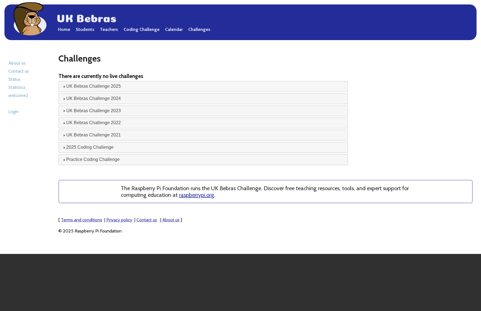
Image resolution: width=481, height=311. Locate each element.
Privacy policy (119, 219)
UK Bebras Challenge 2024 (93, 98)
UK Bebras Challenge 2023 (93, 110)
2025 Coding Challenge (90, 147)
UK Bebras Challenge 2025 (93, 86)
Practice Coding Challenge (93, 159)
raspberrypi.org (196, 195)
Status (14, 79)
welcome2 (18, 95)
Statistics (17, 87)
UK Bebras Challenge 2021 (93, 135)
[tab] (203, 86)
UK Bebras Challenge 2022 (93, 122)
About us (17, 63)
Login (13, 111)
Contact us (18, 71)
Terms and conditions (81, 219)
